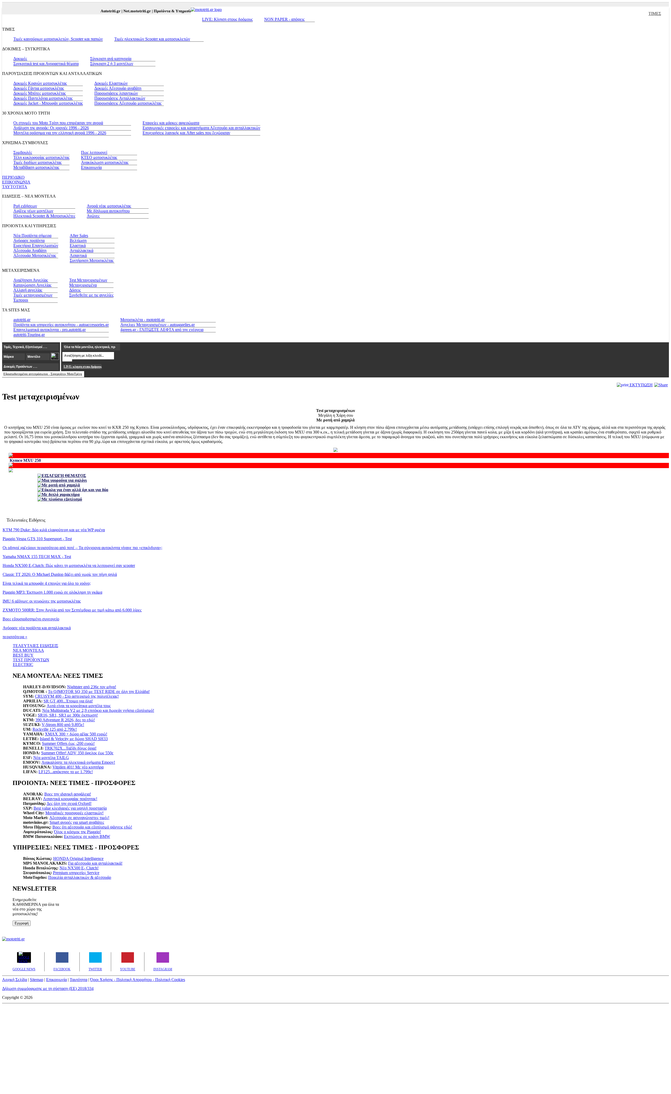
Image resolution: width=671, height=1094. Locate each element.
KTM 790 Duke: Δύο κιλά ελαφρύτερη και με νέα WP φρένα (54, 530)
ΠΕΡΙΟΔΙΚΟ (13, 177)
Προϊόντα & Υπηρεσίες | (166, 11)
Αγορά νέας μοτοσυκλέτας (109, 206)
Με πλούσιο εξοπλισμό (62, 499)
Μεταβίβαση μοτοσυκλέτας (36, 167)
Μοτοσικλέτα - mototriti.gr (142, 319)
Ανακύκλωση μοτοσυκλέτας (104, 162)
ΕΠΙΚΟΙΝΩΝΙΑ (16, 182)
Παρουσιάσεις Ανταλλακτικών (119, 98)
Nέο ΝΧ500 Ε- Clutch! (79, 868)
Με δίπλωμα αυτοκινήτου (108, 211)
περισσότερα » (15, 637)
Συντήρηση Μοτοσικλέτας (91, 260)
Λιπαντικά (78, 255)
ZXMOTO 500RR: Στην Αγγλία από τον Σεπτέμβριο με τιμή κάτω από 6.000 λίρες (72, 610)
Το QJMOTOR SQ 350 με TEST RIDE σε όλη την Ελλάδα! (99, 691)
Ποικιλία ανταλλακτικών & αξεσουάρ (79, 877)
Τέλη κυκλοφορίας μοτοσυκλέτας (41, 157)
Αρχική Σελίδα (14, 979)
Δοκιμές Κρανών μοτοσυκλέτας (40, 83)
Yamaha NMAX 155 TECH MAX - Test (37, 556)
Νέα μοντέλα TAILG (51, 757)
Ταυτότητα (78, 979)
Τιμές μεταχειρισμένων (32, 295)
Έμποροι (20, 300)
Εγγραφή (22, 923)
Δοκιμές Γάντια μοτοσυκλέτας (38, 88)
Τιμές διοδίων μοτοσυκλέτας (37, 162)
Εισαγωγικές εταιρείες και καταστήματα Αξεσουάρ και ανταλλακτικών (201, 128)
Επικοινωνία (91, 167)
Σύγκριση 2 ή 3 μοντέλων (111, 63)
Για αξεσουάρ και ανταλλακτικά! (95, 863)
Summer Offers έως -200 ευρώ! (68, 743)
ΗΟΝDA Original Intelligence (78, 858)
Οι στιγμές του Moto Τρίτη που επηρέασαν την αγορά (58, 123)
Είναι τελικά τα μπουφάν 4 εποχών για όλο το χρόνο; (47, 583)
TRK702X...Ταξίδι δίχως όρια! (70, 748)
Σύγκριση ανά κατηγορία (110, 58)
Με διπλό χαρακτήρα (61, 494)
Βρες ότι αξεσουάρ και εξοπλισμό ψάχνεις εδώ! (92, 827)
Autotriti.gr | (102, 11)
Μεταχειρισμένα (83, 285)
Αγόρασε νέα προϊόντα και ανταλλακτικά (37, 628)
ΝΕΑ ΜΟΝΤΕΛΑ (28, 650)
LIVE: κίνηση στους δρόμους (82, 367)
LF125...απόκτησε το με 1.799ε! (66, 772)
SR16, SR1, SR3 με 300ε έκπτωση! (68, 715)
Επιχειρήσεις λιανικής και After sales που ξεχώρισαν (186, 133)
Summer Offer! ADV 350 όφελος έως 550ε (77, 753)
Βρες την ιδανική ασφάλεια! (67, 794)
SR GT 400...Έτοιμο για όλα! (68, 701)
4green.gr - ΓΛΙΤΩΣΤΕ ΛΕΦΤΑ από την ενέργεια (161, 329)
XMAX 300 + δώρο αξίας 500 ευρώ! (76, 734)
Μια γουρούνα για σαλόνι (64, 480)
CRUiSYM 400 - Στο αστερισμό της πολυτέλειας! (77, 696)
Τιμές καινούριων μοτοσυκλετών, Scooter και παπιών (58, 39)
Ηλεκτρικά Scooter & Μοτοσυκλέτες (44, 216)
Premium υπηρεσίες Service (76, 872)
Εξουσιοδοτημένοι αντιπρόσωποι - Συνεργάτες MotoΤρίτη (42, 374)
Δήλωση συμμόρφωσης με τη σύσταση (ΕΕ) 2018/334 (48, 988)
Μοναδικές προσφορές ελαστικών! (74, 813)
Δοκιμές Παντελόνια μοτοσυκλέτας (43, 98)
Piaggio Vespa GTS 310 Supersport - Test (37, 539)
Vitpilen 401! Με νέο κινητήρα (78, 767)
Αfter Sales (79, 235)
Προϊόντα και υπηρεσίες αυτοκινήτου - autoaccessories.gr (61, 324)
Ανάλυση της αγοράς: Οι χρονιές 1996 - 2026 (51, 128)
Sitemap (36, 979)
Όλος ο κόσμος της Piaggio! (77, 832)
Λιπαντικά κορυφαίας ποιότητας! (70, 799)
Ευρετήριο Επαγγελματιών (35, 245)
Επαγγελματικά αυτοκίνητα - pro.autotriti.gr (49, 329)
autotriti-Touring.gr (29, 334)
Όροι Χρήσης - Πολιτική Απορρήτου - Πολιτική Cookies (137, 979)
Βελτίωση (78, 240)
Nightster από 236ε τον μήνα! (91, 687)
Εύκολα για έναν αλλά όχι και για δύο (75, 490)
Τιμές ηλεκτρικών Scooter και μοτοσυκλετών (152, 39)
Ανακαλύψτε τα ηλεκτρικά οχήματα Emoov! (78, 762)
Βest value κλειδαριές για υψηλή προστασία (70, 808)
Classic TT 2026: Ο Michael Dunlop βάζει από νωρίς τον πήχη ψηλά (60, 574)
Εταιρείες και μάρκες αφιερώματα (171, 123)
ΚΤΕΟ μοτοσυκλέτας (99, 157)
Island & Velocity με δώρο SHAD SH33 (74, 738)
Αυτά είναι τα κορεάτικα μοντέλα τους (79, 705)
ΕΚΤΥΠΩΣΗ (641, 385)
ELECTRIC (23, 664)
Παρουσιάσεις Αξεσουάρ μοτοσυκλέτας (127, 103)
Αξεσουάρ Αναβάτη (29, 250)
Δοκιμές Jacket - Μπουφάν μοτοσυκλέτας (48, 103)
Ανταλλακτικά (81, 250)
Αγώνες (93, 216)
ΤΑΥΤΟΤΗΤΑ (14, 187)
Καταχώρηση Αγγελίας (32, 285)
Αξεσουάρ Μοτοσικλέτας (34, 255)
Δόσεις (75, 290)
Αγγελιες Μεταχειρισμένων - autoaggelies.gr (157, 324)
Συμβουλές (22, 152)
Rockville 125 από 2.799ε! (55, 729)
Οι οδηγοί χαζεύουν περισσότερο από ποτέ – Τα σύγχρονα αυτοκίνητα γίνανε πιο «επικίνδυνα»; (82, 547)
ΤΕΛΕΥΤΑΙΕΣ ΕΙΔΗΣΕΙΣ (35, 645)
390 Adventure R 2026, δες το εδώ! (65, 720)
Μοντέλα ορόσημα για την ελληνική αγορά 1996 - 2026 (59, 133)
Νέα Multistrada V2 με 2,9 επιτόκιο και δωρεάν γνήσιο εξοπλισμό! (98, 710)
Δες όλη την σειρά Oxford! (69, 803)
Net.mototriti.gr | (129, 11)
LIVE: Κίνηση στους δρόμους (227, 19)
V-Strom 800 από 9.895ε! (63, 724)
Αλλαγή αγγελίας (27, 290)
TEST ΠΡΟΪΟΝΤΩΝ (31, 660)
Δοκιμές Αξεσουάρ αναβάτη (117, 88)
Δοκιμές (20, 58)
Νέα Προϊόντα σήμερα (32, 235)
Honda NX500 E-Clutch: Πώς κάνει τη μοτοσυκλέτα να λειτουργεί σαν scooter (69, 565)
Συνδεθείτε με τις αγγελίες (91, 295)
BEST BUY (23, 655)
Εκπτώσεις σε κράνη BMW (87, 836)
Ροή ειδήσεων (25, 206)
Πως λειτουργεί (94, 152)
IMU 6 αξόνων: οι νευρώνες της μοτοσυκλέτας (42, 601)
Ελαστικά (78, 245)
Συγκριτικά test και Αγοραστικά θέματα (46, 63)
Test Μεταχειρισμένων (88, 280)
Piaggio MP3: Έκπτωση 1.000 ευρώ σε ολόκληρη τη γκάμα (52, 592)
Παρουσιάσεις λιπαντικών (116, 93)
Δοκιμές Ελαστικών (111, 83)
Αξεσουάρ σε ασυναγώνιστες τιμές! (79, 817)
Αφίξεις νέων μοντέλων (33, 211)
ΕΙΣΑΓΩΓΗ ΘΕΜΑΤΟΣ (64, 475)
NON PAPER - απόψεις (284, 19)
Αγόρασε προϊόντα (29, 240)
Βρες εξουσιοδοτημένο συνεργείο (31, 619)
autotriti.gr (21, 319)
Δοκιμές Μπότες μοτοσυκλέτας (39, 93)
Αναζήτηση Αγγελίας (30, 280)
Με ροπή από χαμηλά (61, 485)
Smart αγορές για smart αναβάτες (77, 822)
